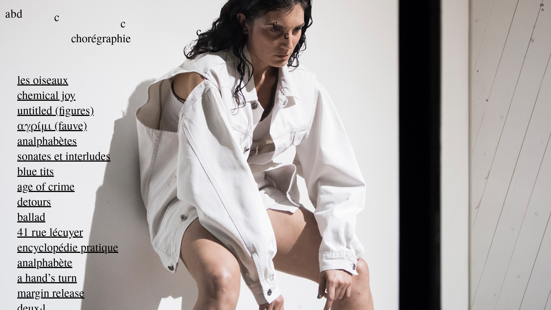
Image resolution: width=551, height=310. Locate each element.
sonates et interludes (63, 155)
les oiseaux (42, 79)
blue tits (35, 170)
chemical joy (46, 94)
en (542, 4)
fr (543, 9)
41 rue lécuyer (50, 231)
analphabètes (47, 140)
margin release (50, 292)
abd (14, 13)
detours (34, 201)
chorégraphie (101, 37)
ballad (31, 216)
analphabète (44, 262)
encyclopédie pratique (67, 246)
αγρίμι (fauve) (52, 125)
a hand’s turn (47, 277)
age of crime (46, 185)
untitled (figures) (55, 109)
